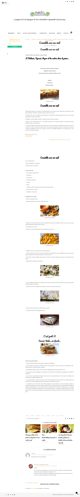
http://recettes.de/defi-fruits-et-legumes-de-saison (59, 139)
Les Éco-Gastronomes (29, 33)
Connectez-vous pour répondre (47, 454)
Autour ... (28, 39)
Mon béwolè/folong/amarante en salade (49, 437)
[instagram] (10, 494)
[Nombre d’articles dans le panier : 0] (7, 54)
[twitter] (8, 494)
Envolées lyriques (47, 39)
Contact (66, 33)
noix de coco (61, 415)
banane (27, 415)
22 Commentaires (52, 45)
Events (59, 33)
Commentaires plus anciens (32, 482)
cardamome (38, 415)
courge (43, 415)
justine (33, 453)
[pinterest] (12, 494)
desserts (52, 415)
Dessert (34, 39)
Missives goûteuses (63, 39)
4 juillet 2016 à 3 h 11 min (35, 454)
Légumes (54, 39)
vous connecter (34, 488)
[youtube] (14, 494)
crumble (47, 415)
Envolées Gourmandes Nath (33, 418)
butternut (32, 415)
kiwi (57, 415)
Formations (43, 33)
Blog (19, 33)
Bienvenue (11, 33)
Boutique (52, 33)
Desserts (38, 39)
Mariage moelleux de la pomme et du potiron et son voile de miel (32, 437)
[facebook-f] (6, 494)
